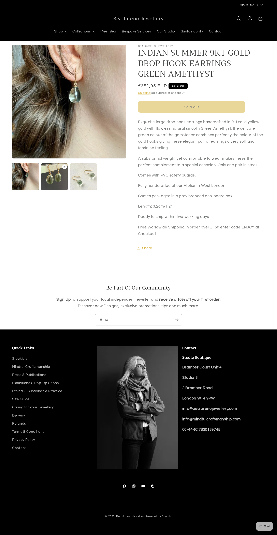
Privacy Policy (23, 440)
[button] (60, 32)
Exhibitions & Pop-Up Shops (35, 383)
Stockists (19, 359)
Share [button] (147, 248)
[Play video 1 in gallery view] (54, 176)
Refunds (19, 423)
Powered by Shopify (159, 516)
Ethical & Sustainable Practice (37, 391)
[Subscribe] (176, 319)
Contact (19, 448)
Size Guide (20, 399)
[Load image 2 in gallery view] (83, 176)
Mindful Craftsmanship (31, 367)
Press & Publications (29, 375)
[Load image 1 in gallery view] (25, 176)
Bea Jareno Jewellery (130, 516)
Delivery (18, 415)
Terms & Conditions (28, 432)
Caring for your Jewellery (33, 407)
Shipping (144, 92)
